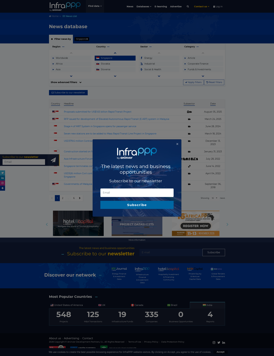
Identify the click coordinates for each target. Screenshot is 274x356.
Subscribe (137, 205)
